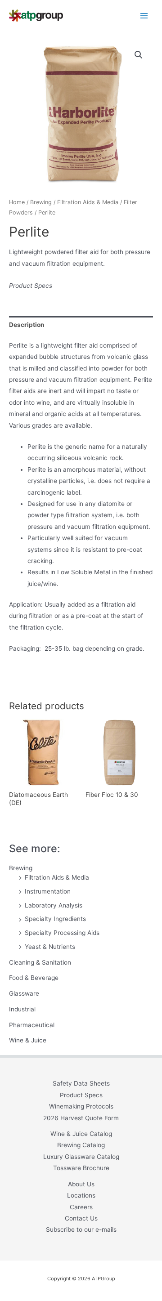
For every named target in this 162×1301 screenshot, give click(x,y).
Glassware (24, 993)
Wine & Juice (27, 1040)
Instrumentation (48, 891)
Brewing (20, 868)
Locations (81, 1195)
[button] (138, 55)
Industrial (22, 1009)
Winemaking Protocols (81, 1106)
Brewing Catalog (81, 1145)
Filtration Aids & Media (57, 877)
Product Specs (30, 285)
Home (17, 202)
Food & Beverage (33, 977)
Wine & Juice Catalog (81, 1133)
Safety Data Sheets (81, 1083)
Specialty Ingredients (55, 918)
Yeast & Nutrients (50, 946)
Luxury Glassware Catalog (81, 1156)
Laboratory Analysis (53, 905)
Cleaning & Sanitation (40, 962)
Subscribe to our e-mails (81, 1229)
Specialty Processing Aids (62, 932)
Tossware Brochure (81, 1167)
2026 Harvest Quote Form (81, 1118)
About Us (81, 1184)
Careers (81, 1207)
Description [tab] (27, 324)
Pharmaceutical (31, 1024)
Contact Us (81, 1218)
